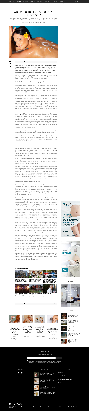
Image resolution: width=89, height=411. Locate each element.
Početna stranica (60, 3)
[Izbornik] (10, 1)
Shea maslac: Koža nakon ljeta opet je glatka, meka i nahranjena (27, 329)
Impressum (60, 372)
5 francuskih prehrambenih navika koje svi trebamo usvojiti (73, 315)
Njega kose (15, 325)
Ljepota (55, 1)
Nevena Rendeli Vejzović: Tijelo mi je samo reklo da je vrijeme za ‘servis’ (70, 292)
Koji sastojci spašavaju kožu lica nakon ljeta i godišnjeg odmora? (40, 329)
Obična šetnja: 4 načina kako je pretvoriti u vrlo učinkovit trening (73, 321)
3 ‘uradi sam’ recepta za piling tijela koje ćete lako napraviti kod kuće (52, 331)
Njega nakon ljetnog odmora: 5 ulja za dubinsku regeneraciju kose (15, 332)
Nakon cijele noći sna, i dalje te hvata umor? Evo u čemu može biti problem (47, 380)
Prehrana (31, 1)
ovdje (59, 362)
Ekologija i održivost (70, 406)
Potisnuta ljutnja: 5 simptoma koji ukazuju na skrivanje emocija (73, 328)
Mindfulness (39, 1)
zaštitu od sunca (46, 152)
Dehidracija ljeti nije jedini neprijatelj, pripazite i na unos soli (47, 387)
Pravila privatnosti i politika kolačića (65, 379)
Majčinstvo (61, 406)
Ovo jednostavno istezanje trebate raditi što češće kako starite (74, 334)
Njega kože (52, 325)
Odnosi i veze (47, 1)
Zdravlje (25, 1)
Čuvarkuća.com (23, 114)
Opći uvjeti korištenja (62, 375)
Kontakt (59, 382)
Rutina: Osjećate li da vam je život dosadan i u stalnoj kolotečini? (47, 374)
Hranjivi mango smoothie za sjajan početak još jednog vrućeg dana (47, 393)
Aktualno (78, 406)
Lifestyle (61, 1)
